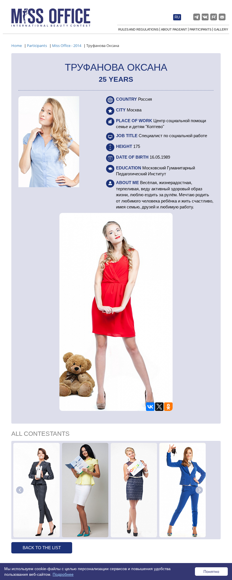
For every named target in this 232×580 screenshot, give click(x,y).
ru (177, 17)
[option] (36, 490)
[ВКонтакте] (150, 406)
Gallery (221, 29)
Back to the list (42, 547)
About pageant (174, 29)
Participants (200, 29)
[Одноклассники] (168, 406)
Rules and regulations (138, 29)
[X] (159, 406)
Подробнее (63, 574)
